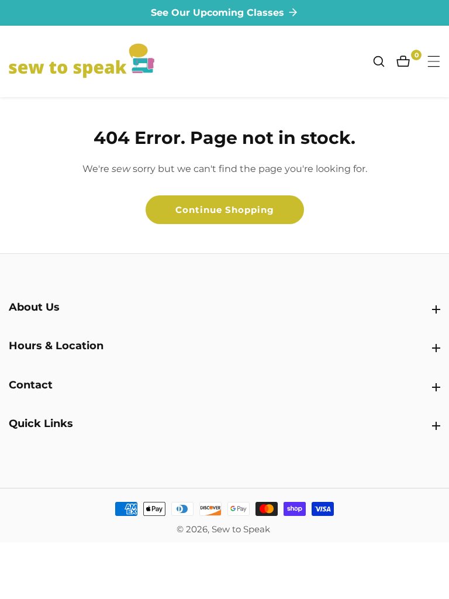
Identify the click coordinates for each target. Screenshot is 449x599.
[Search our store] (384, 61)
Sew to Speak (241, 529)
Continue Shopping (224, 209)
